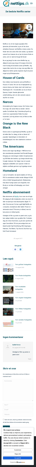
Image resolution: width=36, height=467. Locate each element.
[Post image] (8, 267)
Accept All (17, 458)
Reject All (18, 454)
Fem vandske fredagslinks (23, 320)
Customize (17, 450)
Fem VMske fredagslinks (23, 309)
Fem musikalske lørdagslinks (20, 288)
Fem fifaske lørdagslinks (23, 275)
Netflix (17, 196)
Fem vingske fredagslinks (23, 298)
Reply (29, 359)
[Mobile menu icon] (31, 3)
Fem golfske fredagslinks (23, 264)
